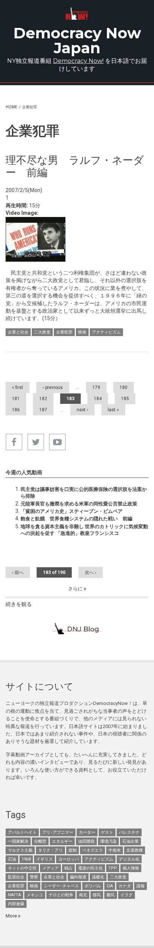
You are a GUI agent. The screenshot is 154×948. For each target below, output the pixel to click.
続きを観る (19, 604)
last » (113, 409)
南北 (83, 895)
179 (96, 387)
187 (43, 409)
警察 (34, 877)
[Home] (77, 13)
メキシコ (35, 895)
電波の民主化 (90, 868)
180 (123, 387)
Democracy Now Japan (77, 40)
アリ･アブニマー (57, 832)
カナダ (124, 886)
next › (82, 409)
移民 (97, 895)
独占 (68, 868)
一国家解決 (18, 841)
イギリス (44, 859)
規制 (72, 850)
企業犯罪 (64, 332)
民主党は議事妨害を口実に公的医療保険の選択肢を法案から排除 (84, 492)
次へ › (90, 572)
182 (43, 398)
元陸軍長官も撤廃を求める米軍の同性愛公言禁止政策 (79, 504)
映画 (82, 332)
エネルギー (62, 841)
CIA (110, 886)
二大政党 (42, 332)
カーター (87, 832)
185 (125, 398)
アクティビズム (106, 332)
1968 (26, 859)
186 (16, 409)
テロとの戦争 (61, 895)
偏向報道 (78, 877)
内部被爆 (16, 903)
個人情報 (131, 868)
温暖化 (98, 877)
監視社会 (16, 877)
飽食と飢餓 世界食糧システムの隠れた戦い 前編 (76, 518)
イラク (126, 895)
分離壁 (40, 841)
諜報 (140, 886)
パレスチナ (129, 832)
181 (16, 398)
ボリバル (92, 886)
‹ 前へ (18, 572)
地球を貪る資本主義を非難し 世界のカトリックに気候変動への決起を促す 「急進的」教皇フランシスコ (84, 530)
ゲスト (107, 832)
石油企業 (130, 841)
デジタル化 (129, 859)
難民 (111, 895)
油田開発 (86, 841)
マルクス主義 (20, 850)
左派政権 (134, 850)
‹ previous (53, 387)
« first (17, 387)
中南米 (114, 850)
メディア (50, 868)
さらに (76, 588)
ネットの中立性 (22, 868)
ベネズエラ (92, 850)
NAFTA (14, 895)
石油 (12, 859)
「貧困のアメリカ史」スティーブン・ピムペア (72, 511)
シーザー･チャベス (61, 886)
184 (98, 398)
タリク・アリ (50, 850)
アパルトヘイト (22, 832)
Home (11, 107)
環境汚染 (108, 841)
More (12, 916)
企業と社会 (18, 332)
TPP (112, 868)
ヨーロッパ (68, 859)
